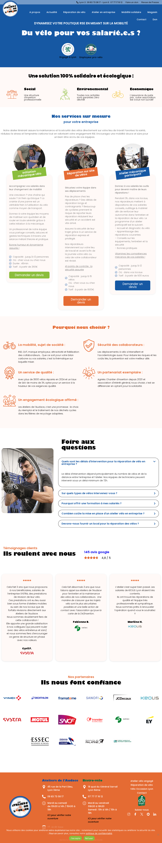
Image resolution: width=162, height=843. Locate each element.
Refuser (89, 838)
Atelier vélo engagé (142, 781)
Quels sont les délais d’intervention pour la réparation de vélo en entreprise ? (103, 463)
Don (155, 19)
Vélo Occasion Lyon (141, 788)
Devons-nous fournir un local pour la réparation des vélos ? (100, 523)
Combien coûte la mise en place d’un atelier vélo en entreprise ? (103, 513)
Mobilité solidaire (131, 12)
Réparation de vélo (74, 12)
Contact (141, 19)
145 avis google (96, 552)
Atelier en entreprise (103, 12)
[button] (108, 463)
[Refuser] (158, 834)
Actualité (52, 12)
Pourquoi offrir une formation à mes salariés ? (92, 503)
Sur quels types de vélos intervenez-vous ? (89, 493)
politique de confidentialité (99, 833)
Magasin (152, 12)
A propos (34, 12)
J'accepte (75, 838)
